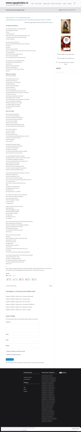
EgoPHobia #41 (44, 399)
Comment (8, 322)
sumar (50, 418)
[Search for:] (65, 72)
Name (7, 334)
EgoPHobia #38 (44, 397)
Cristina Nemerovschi (52, 378)
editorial (47, 380)
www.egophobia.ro (17, 2)
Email (7, 340)
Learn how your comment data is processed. (34, 362)
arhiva (32, 3)
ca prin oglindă (44, 378)
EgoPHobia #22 (53, 380)
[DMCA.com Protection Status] (62, 372)
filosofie (43, 404)
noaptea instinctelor (28, 377)
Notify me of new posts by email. (14, 354)
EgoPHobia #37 (51, 394)
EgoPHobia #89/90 (51, 399)
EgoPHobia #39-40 (51, 397)
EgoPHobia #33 (44, 392)
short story (44, 416)
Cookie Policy (24, 430)
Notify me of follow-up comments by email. (16, 351)
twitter (25, 389)
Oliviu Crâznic (44, 411)
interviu (52, 404)
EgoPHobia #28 (44, 387)
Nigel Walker (30, 19)
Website (7, 345)
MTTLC (51, 409)
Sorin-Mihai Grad (36, 19)
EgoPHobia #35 (44, 394)
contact (64, 3)
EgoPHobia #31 (44, 390)
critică (43, 380)
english (28, 17)
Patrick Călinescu (50, 411)
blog (24, 387)
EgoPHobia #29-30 (23, 17)
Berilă (50, 285)
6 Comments (48, 19)
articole (51, 375)
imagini (48, 404)
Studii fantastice (44, 418)
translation (43, 19)
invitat (43, 406)
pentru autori (38, 3)
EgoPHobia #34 (51, 392)
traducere (54, 418)
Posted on (10, 17)
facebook (25, 391)
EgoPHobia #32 (51, 390)
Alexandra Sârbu (12, 19)
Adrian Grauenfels (45, 375)
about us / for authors (56, 3)
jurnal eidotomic (27, 379)
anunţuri (70, 3)
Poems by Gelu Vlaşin (11, 285)
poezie (43, 413)
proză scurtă (51, 413)
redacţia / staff (46, 3)
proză (47, 413)
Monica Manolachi (45, 409)
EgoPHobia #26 (51, 385)
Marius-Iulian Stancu (49, 406)
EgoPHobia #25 (44, 385)
